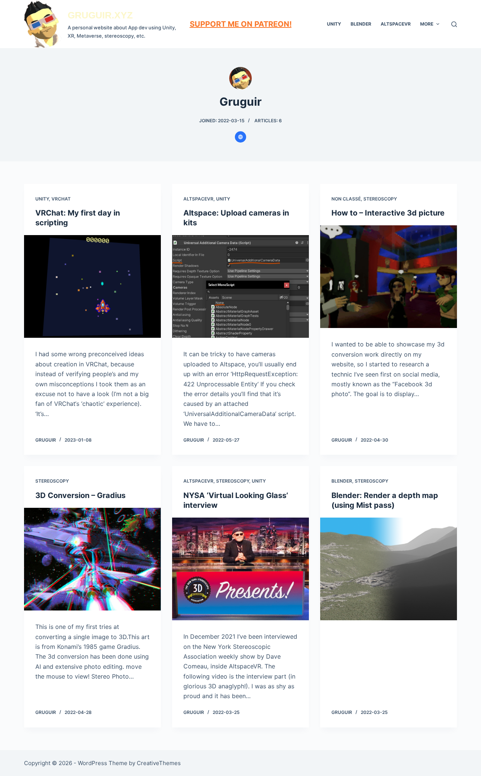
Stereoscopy (380, 199)
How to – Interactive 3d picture (388, 212)
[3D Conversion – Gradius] (92, 559)
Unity (42, 199)
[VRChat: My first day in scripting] (92, 286)
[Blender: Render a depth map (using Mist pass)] (388, 569)
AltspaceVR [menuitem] (396, 24)
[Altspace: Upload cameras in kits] (240, 286)
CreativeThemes (159, 763)
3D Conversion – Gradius (80, 495)
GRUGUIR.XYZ (100, 15)
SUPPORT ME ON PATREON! (241, 24)
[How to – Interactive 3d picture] (388, 276)
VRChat (61, 199)
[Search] (454, 24)
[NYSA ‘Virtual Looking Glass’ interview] (240, 569)
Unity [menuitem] (334, 24)
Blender (341, 481)
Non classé (346, 199)
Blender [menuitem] (361, 24)
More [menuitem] (426, 24)
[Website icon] (240, 137)
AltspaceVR (198, 199)
